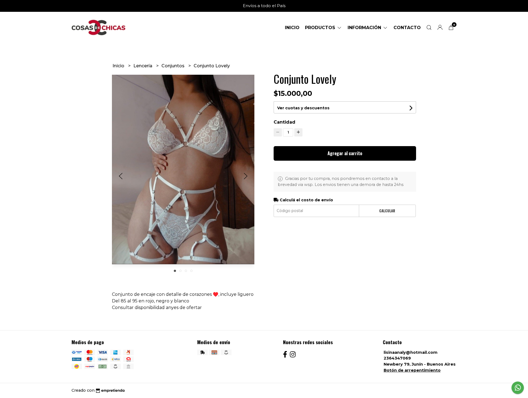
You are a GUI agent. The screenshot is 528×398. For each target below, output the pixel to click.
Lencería (143, 65)
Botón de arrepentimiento (412, 370)
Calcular (387, 210)
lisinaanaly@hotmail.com (411, 352)
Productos (321, 27)
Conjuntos (173, 65)
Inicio (292, 27)
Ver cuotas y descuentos (303, 107)
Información (365, 27)
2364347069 (397, 358)
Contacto (407, 27)
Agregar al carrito (345, 153)
